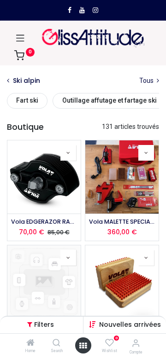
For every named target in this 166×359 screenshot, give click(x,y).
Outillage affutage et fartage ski (109, 100)
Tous (147, 80)
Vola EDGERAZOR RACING (44, 222)
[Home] (30, 343)
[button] (130, 324)
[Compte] (135, 343)
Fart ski (27, 100)
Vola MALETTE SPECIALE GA (122, 222)
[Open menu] (83, 345)
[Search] (56, 343)
